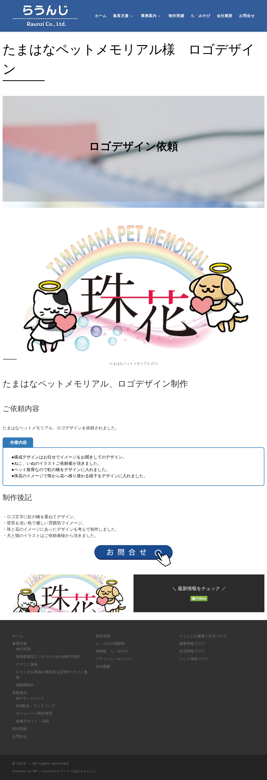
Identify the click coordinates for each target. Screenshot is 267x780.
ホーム (17, 636)
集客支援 (19, 643)
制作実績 (19, 728)
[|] (44, 15)
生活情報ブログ (192, 651)
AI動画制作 (25, 685)
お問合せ (19, 736)
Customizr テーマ (56, 771)
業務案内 (19, 692)
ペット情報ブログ (193, 659)
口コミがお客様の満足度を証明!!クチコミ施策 (51, 675)
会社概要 (103, 666)
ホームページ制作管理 (34, 713)
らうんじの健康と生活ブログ (203, 636)
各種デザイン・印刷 (32, 721)
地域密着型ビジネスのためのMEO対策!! (48, 656)
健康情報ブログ (192, 643)
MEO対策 (23, 649)
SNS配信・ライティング (35, 705)
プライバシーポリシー (114, 659)
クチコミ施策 (27, 664)
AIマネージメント (30, 698)
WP (35, 771)
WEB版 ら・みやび (112, 651)
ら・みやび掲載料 (110, 643)
